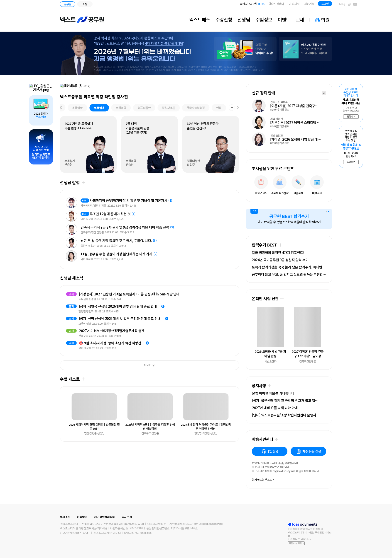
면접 (218, 108)
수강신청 (224, 19)
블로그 (342, 4)
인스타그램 (349, 4)
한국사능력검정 (195, 108)
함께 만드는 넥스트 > (263, 479)
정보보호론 (168, 108)
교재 (300, 19)
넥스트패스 (199, 19)
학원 (325, 19)
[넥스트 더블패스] (149, 85)
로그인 (324, 3)
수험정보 (263, 19)
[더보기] (324, 93)
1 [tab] (326, 211)
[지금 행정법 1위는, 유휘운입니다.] (196, 53)
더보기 (83, 182)
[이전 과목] (61, 108)
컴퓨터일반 (144, 108)
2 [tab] (328, 211)
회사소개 (65, 517)
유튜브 (355, 4)
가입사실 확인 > (296, 543)
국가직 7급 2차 (252, 3)
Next (70, 320)
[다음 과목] (238, 108)
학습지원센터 (276, 4)
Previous (70, 407)
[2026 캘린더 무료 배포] (41, 110)
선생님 (244, 19)
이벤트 (284, 19)
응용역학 (77, 108)
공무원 (67, 4)
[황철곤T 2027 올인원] (41, 88)
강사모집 (127, 517)
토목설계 (99, 108)
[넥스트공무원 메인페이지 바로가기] (82, 20)
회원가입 (309, 4)
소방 (85, 4)
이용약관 (82, 517)
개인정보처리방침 (104, 517)
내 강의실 (294, 4)
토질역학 (121, 108)
